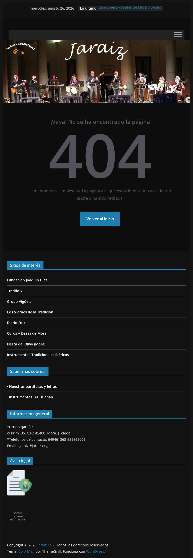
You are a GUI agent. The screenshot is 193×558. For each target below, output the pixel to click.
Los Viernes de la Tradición (30, 312)
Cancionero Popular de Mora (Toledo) (130, 8)
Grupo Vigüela (19, 301)
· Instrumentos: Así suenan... (31, 397)
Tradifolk (14, 290)
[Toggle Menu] (178, 35)
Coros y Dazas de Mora (26, 333)
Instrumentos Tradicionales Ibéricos (38, 354)
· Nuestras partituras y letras (32, 386)
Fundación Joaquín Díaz (27, 280)
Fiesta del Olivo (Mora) (26, 344)
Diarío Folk (16, 322)
